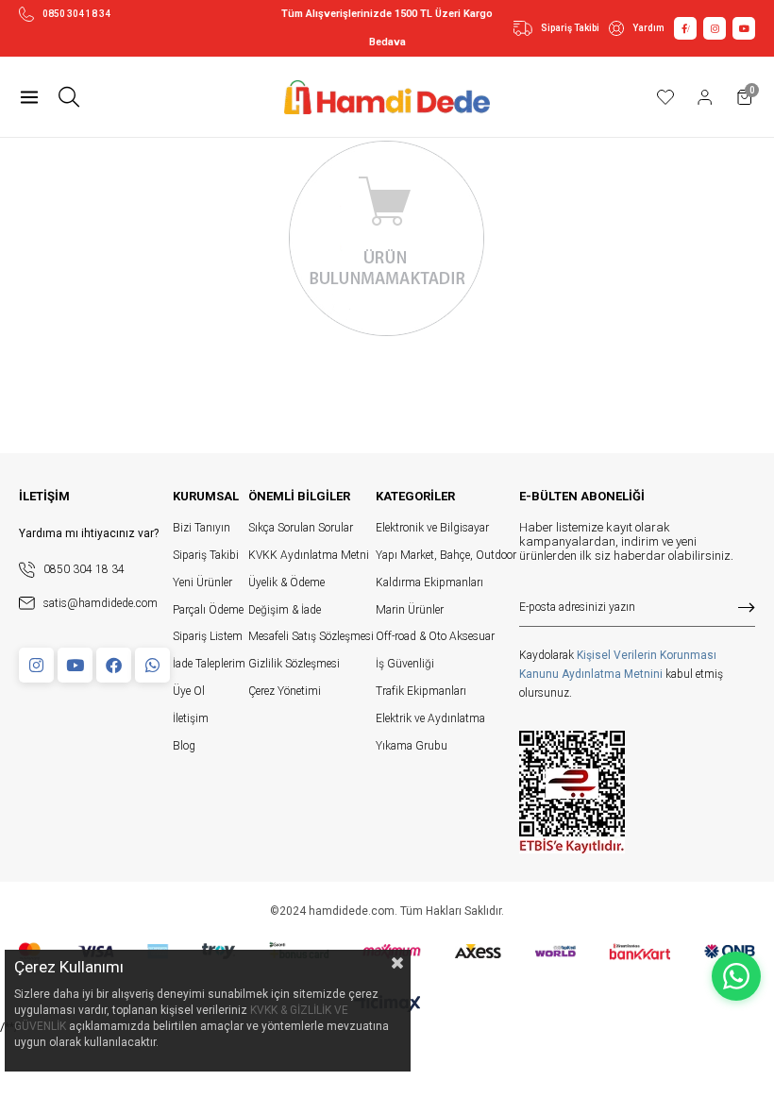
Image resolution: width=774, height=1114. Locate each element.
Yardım (648, 28)
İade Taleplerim (209, 663)
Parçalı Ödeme (208, 609)
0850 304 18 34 (76, 13)
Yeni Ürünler (202, 582)
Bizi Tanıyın (201, 527)
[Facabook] (113, 665)
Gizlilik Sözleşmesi (294, 663)
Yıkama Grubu (411, 745)
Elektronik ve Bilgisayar (432, 527)
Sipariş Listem (208, 636)
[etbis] (572, 792)
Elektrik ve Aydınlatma (430, 718)
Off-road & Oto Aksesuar (435, 636)
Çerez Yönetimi (284, 691)
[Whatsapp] (152, 665)
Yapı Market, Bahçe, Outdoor (446, 555)
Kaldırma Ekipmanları (429, 582)
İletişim (191, 718)
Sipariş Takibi (570, 28)
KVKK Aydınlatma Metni (308, 555)
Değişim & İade (284, 609)
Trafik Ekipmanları (421, 691)
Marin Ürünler (410, 609)
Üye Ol (189, 691)
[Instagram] (36, 665)
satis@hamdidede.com (100, 603)
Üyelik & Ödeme (286, 582)
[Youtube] (75, 665)
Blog (184, 745)
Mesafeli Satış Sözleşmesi (311, 636)
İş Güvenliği (405, 663)
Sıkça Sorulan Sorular (300, 527)
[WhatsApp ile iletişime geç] (736, 976)
